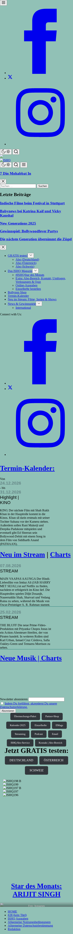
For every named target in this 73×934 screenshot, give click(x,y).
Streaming (20, 734)
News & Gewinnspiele (22, 303)
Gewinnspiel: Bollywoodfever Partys (29, 231)
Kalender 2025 (18, 725)
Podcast (39, 734)
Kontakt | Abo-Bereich (50, 742)
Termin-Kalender (18, 295)
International (23, 307)
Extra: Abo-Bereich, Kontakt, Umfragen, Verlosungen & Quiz (41, 280)
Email (55, 734)
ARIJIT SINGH (37, 894)
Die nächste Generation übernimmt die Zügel (36, 239)
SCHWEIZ (37, 770)
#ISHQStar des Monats (30, 274)
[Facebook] (40, 72)
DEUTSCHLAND (21, 760)
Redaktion (14, 929)
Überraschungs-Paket (25, 716)
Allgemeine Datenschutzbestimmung (30, 925)
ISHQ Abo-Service (20, 742)
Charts (60, 554)
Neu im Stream (22, 554)
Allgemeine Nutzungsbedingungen (29, 922)
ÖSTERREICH (53, 760)
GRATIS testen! (18, 255)
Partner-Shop (52, 716)
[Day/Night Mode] (6, 152)
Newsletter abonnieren (14, 699)
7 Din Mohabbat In (15, 173)
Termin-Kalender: (27, 468)
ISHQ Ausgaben (18, 918)
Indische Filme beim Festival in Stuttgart (32, 203)
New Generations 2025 (18, 223)
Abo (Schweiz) (25, 266)
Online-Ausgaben (26, 285)
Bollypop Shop (17, 292)
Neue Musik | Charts (31, 658)
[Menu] (3, 3)
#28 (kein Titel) (17, 915)
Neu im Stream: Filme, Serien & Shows (32, 299)
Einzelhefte (41, 725)
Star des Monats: (36, 886)
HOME (12, 911)
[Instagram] (40, 144)
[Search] (15, 152)
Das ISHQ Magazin (20, 271)
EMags (59, 725)
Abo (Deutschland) (27, 259)
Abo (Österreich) (26, 263)
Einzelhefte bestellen (28, 288)
